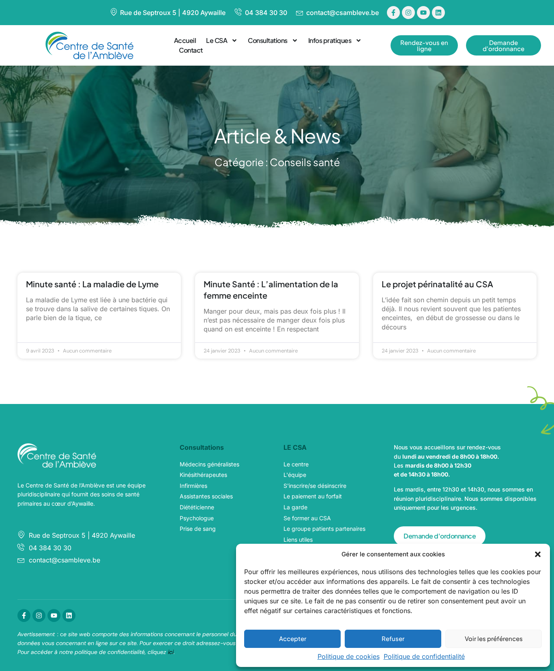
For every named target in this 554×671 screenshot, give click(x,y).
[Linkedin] (438, 12)
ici (171, 652)
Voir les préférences (494, 638)
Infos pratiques (330, 40)
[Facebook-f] (393, 12)
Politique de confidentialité (424, 656)
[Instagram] (408, 12)
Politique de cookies (349, 656)
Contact (191, 50)
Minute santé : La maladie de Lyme (92, 284)
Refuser (393, 638)
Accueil (185, 40)
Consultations (268, 40)
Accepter (292, 638)
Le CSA (216, 40)
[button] (538, 554)
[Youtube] (423, 12)
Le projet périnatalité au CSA (437, 284)
